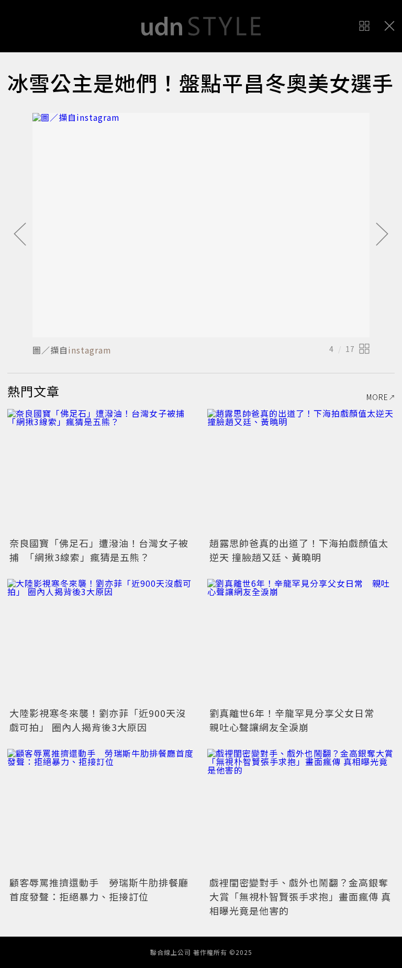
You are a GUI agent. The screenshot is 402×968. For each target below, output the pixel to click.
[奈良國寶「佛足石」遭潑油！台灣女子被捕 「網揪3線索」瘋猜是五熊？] (101, 471)
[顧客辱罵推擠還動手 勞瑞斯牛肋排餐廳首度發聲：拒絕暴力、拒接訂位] (101, 811)
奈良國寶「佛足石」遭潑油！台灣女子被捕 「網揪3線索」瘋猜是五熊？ (98, 550)
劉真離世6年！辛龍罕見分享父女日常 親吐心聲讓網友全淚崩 (296, 720)
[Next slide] (382, 234)
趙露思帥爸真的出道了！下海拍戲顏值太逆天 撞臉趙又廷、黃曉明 (298, 550)
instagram (89, 350)
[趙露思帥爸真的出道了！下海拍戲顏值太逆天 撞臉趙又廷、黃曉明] (301, 471)
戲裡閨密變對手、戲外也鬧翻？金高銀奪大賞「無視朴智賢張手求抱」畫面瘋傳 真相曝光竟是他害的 (300, 896)
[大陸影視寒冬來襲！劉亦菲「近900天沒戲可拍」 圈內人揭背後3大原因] (101, 641)
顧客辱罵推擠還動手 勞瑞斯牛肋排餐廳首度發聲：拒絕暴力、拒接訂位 (98, 889)
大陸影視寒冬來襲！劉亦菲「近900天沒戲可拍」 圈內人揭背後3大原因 (97, 720)
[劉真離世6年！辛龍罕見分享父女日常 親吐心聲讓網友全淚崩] (301, 641)
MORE (377, 397)
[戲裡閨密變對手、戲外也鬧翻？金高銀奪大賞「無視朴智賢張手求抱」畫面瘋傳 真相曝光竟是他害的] (301, 811)
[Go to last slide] (19, 234)
